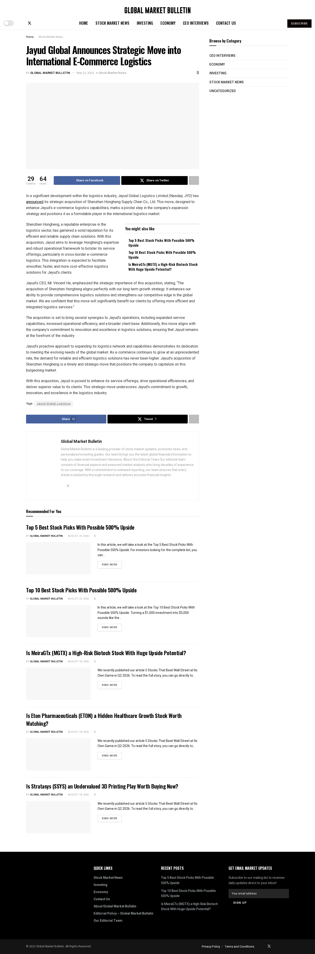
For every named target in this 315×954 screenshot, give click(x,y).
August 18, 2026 (78, 661)
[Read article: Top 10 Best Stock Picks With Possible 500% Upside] (58, 621)
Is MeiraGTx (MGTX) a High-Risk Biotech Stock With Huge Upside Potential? (163, 267)
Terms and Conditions (239, 946)
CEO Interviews (196, 23)
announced (34, 202)
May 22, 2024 (85, 73)
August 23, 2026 (78, 536)
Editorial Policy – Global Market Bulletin (123, 913)
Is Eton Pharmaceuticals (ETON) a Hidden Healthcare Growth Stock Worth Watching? (104, 719)
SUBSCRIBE (299, 23)
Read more (112, 564)
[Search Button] (279, 23)
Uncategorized (222, 91)
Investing (145, 23)
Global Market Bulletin (50, 73)
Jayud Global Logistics (54, 404)
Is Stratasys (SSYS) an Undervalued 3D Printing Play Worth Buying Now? (102, 786)
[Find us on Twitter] (29, 23)
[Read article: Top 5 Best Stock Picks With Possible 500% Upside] (58, 558)
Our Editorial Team (108, 920)
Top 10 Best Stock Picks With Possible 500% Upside (162, 255)
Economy (167, 23)
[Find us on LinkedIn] (37, 23)
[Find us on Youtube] (52, 23)
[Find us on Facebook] (21, 23)
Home (83, 23)
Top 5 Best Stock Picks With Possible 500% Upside (161, 243)
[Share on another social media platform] (194, 180)
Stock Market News (112, 23)
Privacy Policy (211, 946)
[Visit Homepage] (157, 8)
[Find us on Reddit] (44, 23)
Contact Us (226, 23)
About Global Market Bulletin (115, 906)
